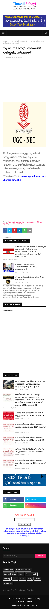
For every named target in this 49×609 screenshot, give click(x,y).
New (23, 222)
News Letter (20, 599)
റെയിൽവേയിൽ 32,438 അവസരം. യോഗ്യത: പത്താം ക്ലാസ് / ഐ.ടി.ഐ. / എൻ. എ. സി (30, 384)
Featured (11, 222)
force (38, 579)
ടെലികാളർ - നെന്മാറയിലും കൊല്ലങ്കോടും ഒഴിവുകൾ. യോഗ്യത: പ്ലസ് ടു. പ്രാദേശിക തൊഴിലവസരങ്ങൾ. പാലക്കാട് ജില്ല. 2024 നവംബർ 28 (30, 399)
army (30, 579)
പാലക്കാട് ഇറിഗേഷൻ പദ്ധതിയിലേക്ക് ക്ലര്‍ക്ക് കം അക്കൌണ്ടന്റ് (26, 266)
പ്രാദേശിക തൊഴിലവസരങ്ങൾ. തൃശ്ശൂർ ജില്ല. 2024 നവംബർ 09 (29, 438)
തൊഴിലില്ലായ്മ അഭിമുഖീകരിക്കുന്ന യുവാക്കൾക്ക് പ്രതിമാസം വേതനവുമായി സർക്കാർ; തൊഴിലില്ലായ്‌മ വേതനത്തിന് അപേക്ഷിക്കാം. (30, 252)
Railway (7, 579)
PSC (20, 574)
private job (8, 583)
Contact (30, 601)
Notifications (31, 222)
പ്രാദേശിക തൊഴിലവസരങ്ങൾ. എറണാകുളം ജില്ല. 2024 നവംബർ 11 (30, 427)
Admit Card (8, 570)
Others (39, 222)
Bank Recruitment (23, 570)
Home (5, 41)
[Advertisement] (24, 80)
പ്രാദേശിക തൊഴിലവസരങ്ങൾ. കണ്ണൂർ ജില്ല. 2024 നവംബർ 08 (29, 450)
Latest (18, 222)
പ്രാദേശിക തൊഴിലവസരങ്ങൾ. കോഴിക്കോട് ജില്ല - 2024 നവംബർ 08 (30, 463)
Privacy (37, 599)
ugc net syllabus (15, 41)
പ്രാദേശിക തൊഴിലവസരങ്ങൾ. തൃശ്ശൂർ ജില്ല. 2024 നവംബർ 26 (29, 414)
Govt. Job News (10, 574)
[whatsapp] (13, 505)
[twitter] (35, 499)
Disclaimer (20, 601)
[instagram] (35, 505)
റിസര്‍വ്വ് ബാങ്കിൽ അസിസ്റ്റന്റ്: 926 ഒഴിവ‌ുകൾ (29, 278)
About (30, 599)
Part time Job (31, 574)
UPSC (22, 579)
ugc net (5, 224)
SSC (15, 579)
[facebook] (13, 499)
